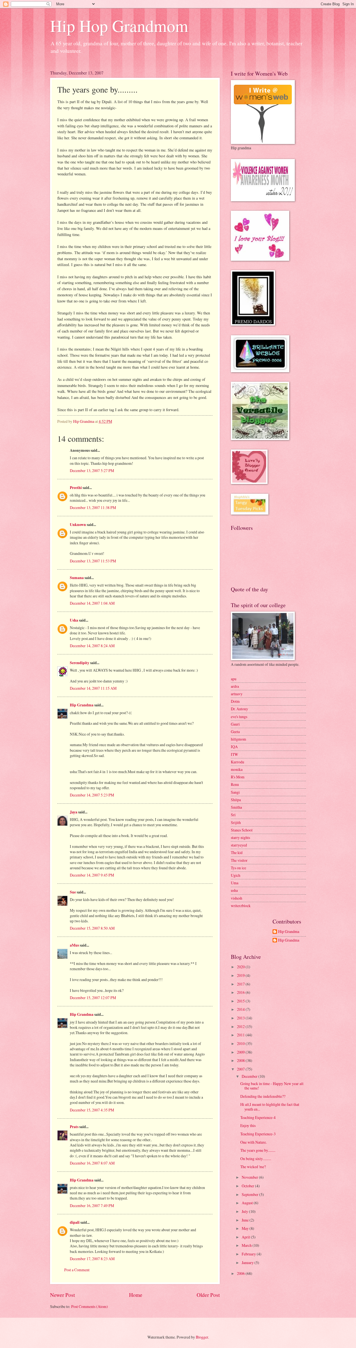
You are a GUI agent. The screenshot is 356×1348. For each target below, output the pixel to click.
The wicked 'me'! (253, 1166)
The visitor (239, 860)
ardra (235, 686)
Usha (74, 620)
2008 (241, 1060)
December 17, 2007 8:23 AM (92, 1258)
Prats (74, 1126)
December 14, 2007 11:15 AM (93, 688)
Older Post (208, 1294)
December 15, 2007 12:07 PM (93, 997)
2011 (241, 1034)
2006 (241, 1273)
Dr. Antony (239, 708)
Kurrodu (237, 761)
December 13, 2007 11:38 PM (93, 507)
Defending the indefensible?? (262, 1096)
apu (233, 678)
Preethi (76, 487)
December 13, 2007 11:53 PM (93, 560)
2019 (241, 975)
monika (237, 769)
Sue (73, 892)
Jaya (73, 812)
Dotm (235, 701)
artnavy (237, 693)
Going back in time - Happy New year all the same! (271, 1086)
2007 (241, 1069)
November (250, 1177)
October (248, 1185)
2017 (241, 984)
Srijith (236, 822)
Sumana (77, 577)
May (245, 1228)
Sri (233, 814)
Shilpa (236, 799)
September (250, 1194)
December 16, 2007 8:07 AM (92, 1163)
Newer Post (62, 1294)
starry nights (240, 837)
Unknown (78, 524)
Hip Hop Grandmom (119, 25)
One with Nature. (253, 1142)
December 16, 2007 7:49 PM (92, 1205)
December (250, 1076)
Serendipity (79, 663)
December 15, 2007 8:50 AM (92, 928)
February (249, 1254)
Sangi (235, 792)
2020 (241, 966)
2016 (241, 992)
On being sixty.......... (255, 1158)
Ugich (235, 875)
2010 (241, 1043)
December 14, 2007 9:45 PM (92, 875)
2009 (241, 1052)
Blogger (202, 1337)
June (245, 1220)
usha (234, 890)
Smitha (236, 807)
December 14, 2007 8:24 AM (92, 645)
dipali (75, 1222)
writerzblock (241, 905)
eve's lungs (239, 716)
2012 (241, 1026)
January (248, 1262)
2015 (241, 1001)
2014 (241, 1009)
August (248, 1202)
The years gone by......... (257, 1150)
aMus (74, 945)
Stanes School (242, 830)
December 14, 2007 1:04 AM (92, 603)
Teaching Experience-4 (258, 1117)
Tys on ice (238, 867)
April (246, 1237)
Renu (235, 784)
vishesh (236, 898)
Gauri (235, 724)
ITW (234, 754)
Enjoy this (248, 1125)
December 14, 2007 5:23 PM (92, 795)
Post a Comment (77, 1269)
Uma (234, 882)
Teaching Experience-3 (258, 1133)
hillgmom (238, 739)
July (245, 1211)
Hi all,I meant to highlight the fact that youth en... (269, 1107)
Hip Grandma (81, 705)
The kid (237, 852)
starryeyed (239, 845)
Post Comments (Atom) (89, 1306)
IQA (234, 746)
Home (135, 1294)
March (247, 1245)
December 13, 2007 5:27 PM (92, 470)
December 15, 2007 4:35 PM (92, 1110)
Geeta (235, 731)
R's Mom (237, 776)
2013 (241, 1018)
